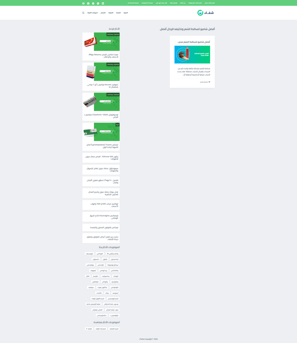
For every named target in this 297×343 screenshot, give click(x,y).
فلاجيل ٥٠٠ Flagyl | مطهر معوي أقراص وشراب (102, 181)
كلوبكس (100, 253)
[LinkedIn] (103, 3)
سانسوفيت (106, 276)
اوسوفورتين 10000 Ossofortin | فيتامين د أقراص (101, 116)
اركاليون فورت (102, 287)
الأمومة (110, 12)
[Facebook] (83, 3)
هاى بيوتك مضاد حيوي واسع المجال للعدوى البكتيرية (103, 193)
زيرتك (107, 292)
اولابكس (101, 264)
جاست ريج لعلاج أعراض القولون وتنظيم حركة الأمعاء (102, 238)
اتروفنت (115, 276)
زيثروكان (105, 281)
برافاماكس (114, 270)
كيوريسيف (89, 253)
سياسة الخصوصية (147, 3)
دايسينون (96, 259)
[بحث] (83, 13)
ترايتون (105, 259)
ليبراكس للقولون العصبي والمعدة (104, 227)
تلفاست (99, 292)
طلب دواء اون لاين (161, 3)
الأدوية (126, 12)
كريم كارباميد (114, 328)
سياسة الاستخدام (133, 3)
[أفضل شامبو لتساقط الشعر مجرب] (192, 54)
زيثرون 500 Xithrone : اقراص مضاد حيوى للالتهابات (101, 158)
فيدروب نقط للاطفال (111, 304)
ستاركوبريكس (101, 315)
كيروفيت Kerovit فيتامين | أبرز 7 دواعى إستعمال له (102, 86)
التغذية (118, 12)
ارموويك (93, 270)
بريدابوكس (103, 270)
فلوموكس (114, 287)
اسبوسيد (115, 292)
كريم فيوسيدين (113, 298)
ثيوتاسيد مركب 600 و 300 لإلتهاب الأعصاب (104, 205)
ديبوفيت (91, 287)
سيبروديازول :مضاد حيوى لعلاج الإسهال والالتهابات (102, 170)
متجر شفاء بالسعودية (195, 3)
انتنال (87, 276)
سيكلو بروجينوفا (112, 264)
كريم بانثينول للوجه (98, 298)
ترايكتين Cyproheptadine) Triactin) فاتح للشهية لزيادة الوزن (102, 146)
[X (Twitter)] (88, 3)
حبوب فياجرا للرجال (112, 309)
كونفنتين (95, 281)
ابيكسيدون (114, 259)
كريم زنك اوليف (100, 328)
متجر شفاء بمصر (210, 3)
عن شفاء (183, 3)
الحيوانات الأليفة (92, 12)
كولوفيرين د (114, 315)
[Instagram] (93, 3)
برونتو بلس (90, 264)
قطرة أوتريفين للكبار (93, 304)
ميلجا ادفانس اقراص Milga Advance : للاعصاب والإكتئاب (103, 56)
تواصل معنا (173, 3)
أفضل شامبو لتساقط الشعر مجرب (194, 42)
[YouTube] (98, 3)
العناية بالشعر (204, 82)
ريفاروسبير (115, 281)
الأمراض (103, 12)
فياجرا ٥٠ (89, 328)
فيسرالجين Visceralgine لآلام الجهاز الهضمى (104, 217)
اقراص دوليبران (97, 309)
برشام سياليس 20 (112, 253)
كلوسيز (95, 276)
